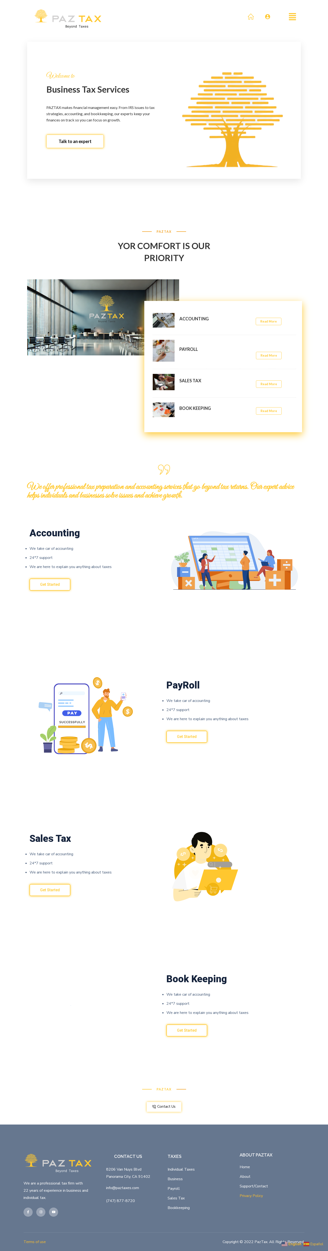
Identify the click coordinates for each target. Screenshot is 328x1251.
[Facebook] (28, 1212)
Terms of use (35, 1242)
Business (175, 1179)
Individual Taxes (181, 1169)
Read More (268, 321)
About (245, 1176)
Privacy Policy (251, 1195)
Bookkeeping (179, 1207)
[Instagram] (40, 1212)
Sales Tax (176, 1198)
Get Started (50, 584)
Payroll (174, 1188)
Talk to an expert (75, 141)
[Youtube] (53, 1212)
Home (245, 1167)
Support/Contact (254, 1186)
